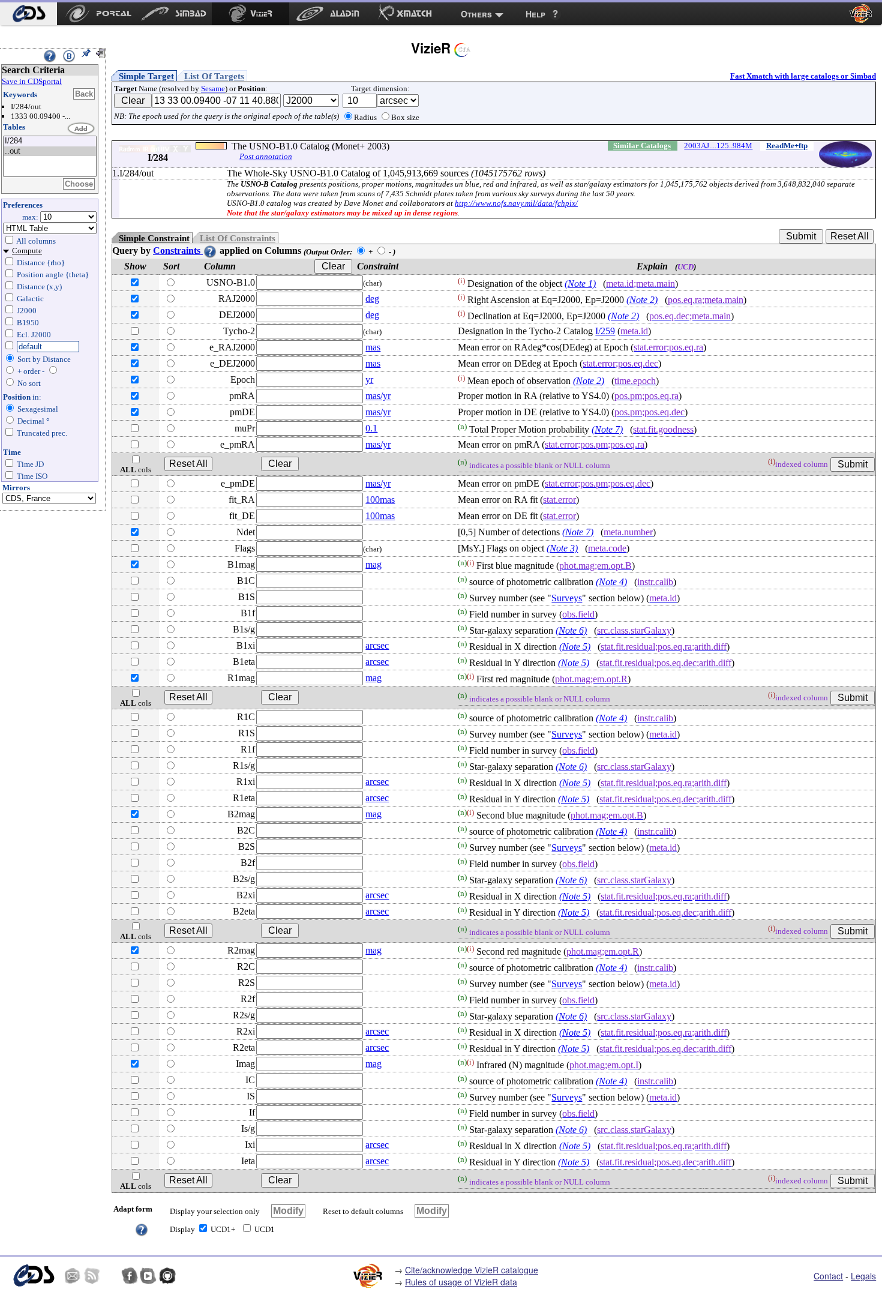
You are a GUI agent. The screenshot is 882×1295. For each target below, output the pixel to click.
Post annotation (265, 156)
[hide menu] (100, 53)
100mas (380, 499)
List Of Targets (214, 76)
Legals (863, 1276)
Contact (828, 1276)
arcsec (377, 645)
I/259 (605, 331)
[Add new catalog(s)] (82, 129)
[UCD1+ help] (141, 1228)
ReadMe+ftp (787, 145)
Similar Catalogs (642, 145)
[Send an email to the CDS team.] (72, 1275)
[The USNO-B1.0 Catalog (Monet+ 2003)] (50, 141)
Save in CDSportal (32, 81)
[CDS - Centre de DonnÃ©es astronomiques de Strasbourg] (33, 1275)
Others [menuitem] (476, 14)
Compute (27, 250)
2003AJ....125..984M (718, 145)
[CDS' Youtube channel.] (148, 1275)
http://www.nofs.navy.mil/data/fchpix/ (516, 203)
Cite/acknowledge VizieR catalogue (471, 1270)
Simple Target (146, 76)
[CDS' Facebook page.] (129, 1275)
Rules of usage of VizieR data (461, 1282)
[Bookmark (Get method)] (69, 56)
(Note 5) (574, 646)
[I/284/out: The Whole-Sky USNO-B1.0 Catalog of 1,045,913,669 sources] (50, 151)
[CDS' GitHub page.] (167, 1275)
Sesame (213, 88)
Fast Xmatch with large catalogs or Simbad (803, 75)
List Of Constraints (237, 238)
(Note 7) (607, 429)
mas (372, 347)
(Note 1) (580, 283)
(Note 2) (642, 300)
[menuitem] (28, 13)
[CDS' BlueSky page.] (110, 1275)
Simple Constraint (154, 238)
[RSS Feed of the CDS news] (91, 1275)
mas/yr (378, 396)
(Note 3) (562, 548)
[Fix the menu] (86, 53)
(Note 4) (611, 582)
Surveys (566, 598)
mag (373, 564)
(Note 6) (571, 630)
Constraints (178, 250)
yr (369, 379)
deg (372, 298)
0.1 (371, 428)
